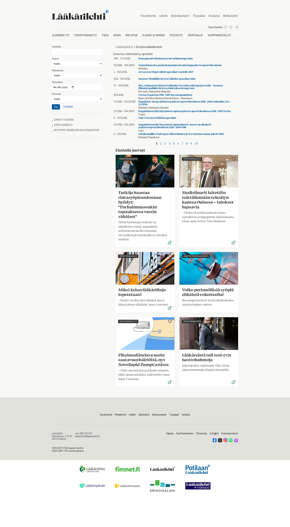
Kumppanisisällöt (219, 35)
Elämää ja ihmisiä (153, 35)
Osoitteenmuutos (185, 433)
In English (214, 433)
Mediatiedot (230, 15)
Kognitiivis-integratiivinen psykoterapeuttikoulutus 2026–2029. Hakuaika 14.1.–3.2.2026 (184, 103)
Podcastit (176, 35)
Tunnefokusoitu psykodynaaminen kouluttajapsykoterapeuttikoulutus (180, 65)
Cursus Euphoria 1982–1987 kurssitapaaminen (165, 94)
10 (196, 143)
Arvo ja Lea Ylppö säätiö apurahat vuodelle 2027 (166, 71)
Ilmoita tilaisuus (64, 119)
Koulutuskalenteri (149, 47)
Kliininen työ (60, 35)
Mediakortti (120, 414)
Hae (56, 107)
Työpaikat (199, 15)
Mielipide (131, 35)
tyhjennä (68, 106)
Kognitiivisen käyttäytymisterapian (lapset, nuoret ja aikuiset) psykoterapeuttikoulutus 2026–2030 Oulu (174, 126)
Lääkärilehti (124, 47)
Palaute (170, 433)
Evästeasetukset (229, 433)
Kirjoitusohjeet (180, 15)
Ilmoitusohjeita (63, 125)
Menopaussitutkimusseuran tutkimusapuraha (165, 58)
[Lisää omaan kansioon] (170, 159)
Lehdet (163, 15)
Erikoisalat (195, 35)
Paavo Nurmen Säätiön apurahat (157, 117)
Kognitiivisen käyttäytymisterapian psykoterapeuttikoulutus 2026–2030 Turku (184, 111)
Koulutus (214, 15)
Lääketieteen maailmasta (196, 256)
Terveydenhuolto (85, 35)
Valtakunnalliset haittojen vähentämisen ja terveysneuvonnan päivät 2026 (181, 133)
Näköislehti (143, 414)
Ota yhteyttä (148, 15)
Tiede (105, 35)
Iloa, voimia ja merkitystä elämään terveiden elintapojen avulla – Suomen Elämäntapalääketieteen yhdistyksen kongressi (180, 87)
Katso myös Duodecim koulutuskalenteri (76, 130)
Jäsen (116, 35)
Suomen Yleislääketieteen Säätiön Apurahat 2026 (166, 78)
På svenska (201, 433)
